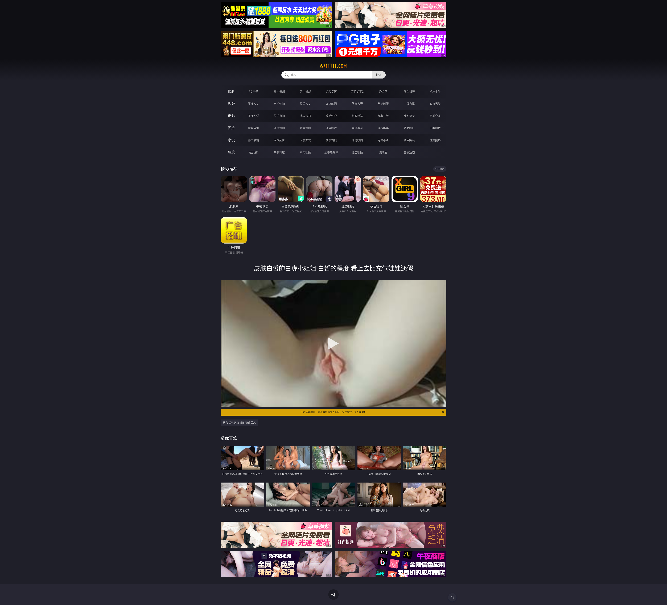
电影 (231, 115)
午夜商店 (279, 152)
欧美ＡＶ (305, 104)
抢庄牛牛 (435, 91)
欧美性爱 (331, 116)
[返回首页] (452, 597)
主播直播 (409, 104)
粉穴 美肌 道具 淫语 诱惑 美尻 (239, 422)
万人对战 (305, 91)
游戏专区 (331, 91)
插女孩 (253, 152)
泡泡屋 (383, 152)
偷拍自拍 (279, 116)
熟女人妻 (357, 104)
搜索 (378, 75)
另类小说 (383, 140)
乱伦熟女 (409, 116)
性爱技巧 (435, 140)
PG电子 (253, 91)
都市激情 (253, 140)
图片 (231, 128)
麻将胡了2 (357, 91)
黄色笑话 (409, 140)
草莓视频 (305, 152)
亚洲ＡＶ (253, 104)
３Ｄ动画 (331, 104)
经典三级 (383, 116)
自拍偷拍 (279, 104)
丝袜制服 (383, 104)
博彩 (231, 91)
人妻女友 (305, 140)
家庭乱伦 (279, 140)
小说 (231, 140)
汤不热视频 (331, 152)
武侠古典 (331, 140)
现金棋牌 (409, 91)
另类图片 (435, 128)
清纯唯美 (383, 128)
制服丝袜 (357, 116)
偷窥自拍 (253, 128)
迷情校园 (357, 140)
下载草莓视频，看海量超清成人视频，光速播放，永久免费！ (333, 412)
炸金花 (383, 91)
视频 (231, 103)
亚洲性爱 (253, 116)
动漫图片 (331, 128)
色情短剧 (409, 152)
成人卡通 (305, 116)
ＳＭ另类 (435, 104)
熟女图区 (409, 128)
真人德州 (279, 91)
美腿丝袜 (357, 128)
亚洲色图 (279, 128)
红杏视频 (357, 152)
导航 (231, 152)
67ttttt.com (333, 66)
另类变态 (435, 116)
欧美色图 (305, 128)
